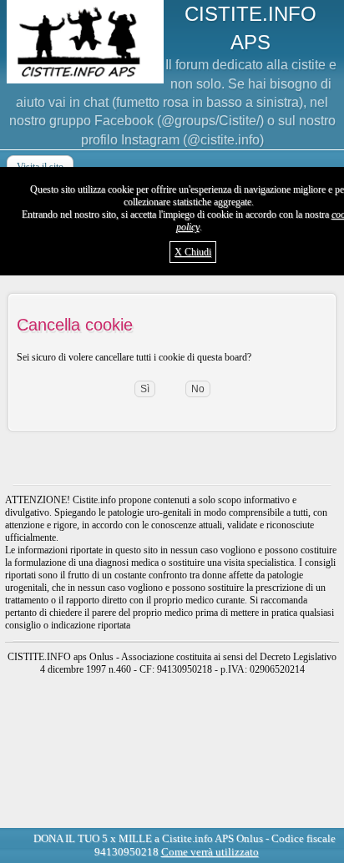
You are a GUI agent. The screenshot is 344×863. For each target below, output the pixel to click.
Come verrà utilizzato (210, 851)
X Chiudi (193, 252)
